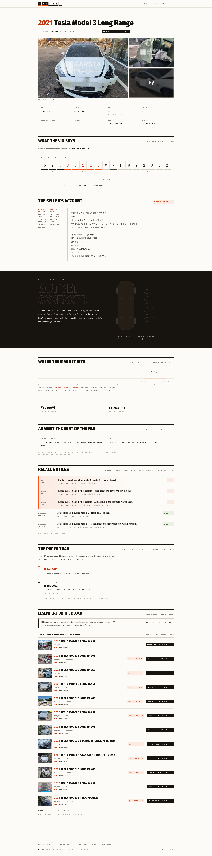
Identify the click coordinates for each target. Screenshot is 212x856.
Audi (79, 844)
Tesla (70, 15)
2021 (89, 15)
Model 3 (79, 15)
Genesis (86, 844)
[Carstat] (50, 4)
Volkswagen (96, 844)
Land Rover (106, 844)
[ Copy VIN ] (106, 179)
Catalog (154, 4)
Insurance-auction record (51, 15)
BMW (74, 844)
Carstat (41, 849)
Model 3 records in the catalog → (54, 811)
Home (146, 4)
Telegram (163, 850)
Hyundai (49, 844)
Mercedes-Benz (65, 844)
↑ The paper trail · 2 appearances (156, 622)
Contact (164, 4)
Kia (56, 844)
